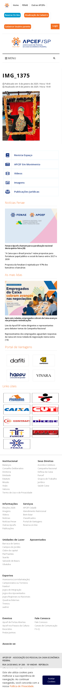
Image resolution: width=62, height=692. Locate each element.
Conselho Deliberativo (12, 468)
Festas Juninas (9, 632)
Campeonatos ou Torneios (15, 582)
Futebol (6, 586)
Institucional (10, 461)
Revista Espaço (23, 155)
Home (16, 5)
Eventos (7, 618)
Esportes (7, 575)
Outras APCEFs (38, 5)
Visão (5, 485)
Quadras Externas (10, 600)
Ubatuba (6, 564)
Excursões (7, 629)
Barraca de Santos (11, 543)
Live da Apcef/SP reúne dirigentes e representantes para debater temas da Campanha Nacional (29, 327)
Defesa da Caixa (45, 471)
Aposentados (38, 539)
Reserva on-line (30, 525)
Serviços (28, 503)
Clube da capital (10, 550)
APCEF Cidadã (29, 507)
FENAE (25, 5)
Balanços (6, 465)
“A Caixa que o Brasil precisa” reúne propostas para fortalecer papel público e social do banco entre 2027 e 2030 (31, 256)
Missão (5, 482)
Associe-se (9, 643)
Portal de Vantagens (18, 347)
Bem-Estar (28, 514)
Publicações (8, 528)
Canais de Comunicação (46, 625)
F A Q (37, 629)
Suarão (5, 557)
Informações (10, 503)
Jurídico (41, 482)
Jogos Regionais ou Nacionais (16, 596)
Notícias (6, 518)
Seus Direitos (45, 461)
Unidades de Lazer (13, 539)
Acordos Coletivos (46, 465)
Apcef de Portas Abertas (13, 622)
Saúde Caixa (43, 485)
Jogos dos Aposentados (13, 593)
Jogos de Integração (11, 589)
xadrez (5, 607)
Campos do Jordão (11, 547)
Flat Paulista (8, 554)
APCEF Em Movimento (27, 164)
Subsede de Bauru (11, 560)
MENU (11, 58)
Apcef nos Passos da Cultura (15, 625)
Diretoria (6, 471)
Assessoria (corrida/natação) (16, 579)
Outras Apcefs (9, 525)
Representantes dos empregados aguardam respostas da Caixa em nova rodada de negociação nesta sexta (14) (31, 337)
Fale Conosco (42, 618)
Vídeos (18, 173)
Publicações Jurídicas (26, 191)
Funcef (41, 475)
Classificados (29, 518)
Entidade (6, 475)
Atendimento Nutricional (34, 511)
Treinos (6, 603)
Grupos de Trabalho (47, 478)
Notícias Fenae (15, 203)
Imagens (19, 182)
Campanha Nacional (47, 468)
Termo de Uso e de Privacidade (17, 492)
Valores (6, 489)
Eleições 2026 (8, 507)
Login (55, 26)
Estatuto (6, 478)
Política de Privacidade (22, 686)
